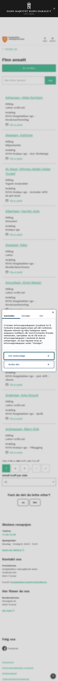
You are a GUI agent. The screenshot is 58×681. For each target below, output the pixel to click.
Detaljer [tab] (26, 316)
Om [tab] (41, 316)
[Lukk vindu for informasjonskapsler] (53, 312)
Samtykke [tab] (9, 316)
